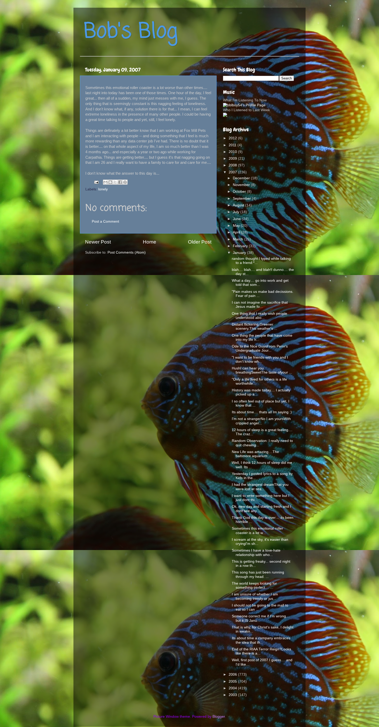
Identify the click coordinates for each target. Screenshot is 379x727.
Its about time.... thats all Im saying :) (262, 412)
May (237, 226)
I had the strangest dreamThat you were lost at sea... (260, 487)
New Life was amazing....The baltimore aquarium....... (255, 454)
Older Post (199, 242)
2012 (233, 138)
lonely (103, 189)
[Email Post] (96, 182)
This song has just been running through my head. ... (258, 574)
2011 (233, 145)
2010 (233, 152)
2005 (233, 681)
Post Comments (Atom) (127, 252)
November (242, 185)
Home (149, 242)
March (238, 239)
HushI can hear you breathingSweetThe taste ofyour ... (262, 370)
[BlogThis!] (110, 182)
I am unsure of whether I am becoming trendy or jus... (255, 596)
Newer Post (98, 242)
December (242, 178)
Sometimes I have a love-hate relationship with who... (256, 552)
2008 (233, 165)
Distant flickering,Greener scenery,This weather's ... (254, 326)
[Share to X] (115, 182)
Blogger (218, 716)
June (237, 219)
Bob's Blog (131, 31)
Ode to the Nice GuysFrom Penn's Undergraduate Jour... (260, 348)
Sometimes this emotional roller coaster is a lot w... (257, 531)
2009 (233, 158)
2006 (233, 674)
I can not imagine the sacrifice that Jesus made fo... (260, 305)
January (240, 253)
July (236, 212)
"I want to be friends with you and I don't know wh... (260, 360)
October (240, 191)
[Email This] (105, 182)
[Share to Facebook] (120, 182)
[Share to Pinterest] (125, 182)
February (241, 246)
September (242, 198)
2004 (233, 688)
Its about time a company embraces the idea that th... (261, 640)
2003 (233, 695)
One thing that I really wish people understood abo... (259, 316)
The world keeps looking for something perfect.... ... (254, 585)
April (237, 232)
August (239, 205)
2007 (233, 172)
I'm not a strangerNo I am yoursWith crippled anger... (261, 421)
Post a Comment (105, 221)
